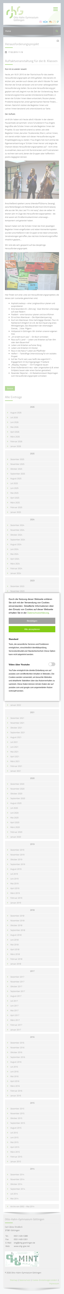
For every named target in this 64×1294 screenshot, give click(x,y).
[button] (32, 621)
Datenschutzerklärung (38, 612)
